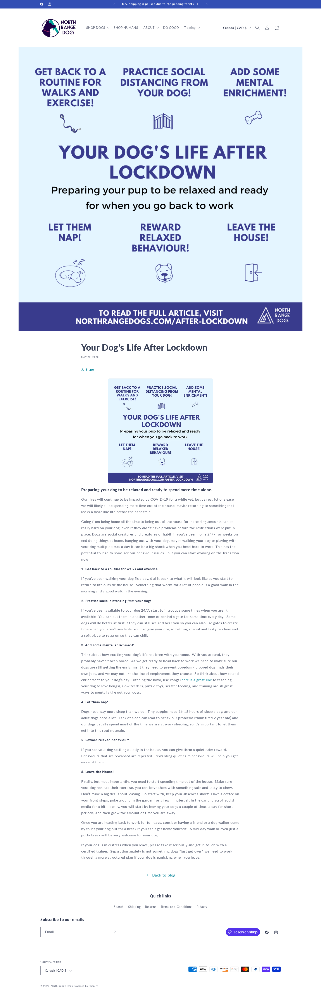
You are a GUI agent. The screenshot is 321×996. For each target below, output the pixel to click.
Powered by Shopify (86, 985)
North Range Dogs (62, 985)
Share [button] (90, 369)
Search (119, 907)
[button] (97, 27)
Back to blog (163, 875)
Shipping (134, 907)
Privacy (202, 907)
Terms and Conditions (176, 907)
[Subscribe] (114, 932)
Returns (150, 907)
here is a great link (196, 680)
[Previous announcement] (114, 4)
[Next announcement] (207, 4)
